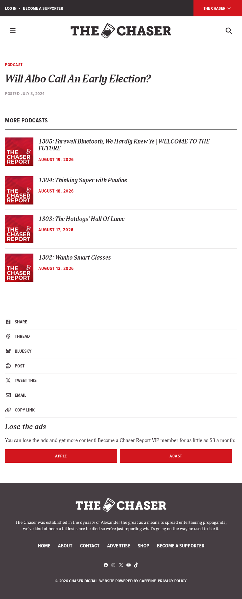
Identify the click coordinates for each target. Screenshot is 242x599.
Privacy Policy (172, 581)
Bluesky (23, 351)
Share (20, 321)
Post (19, 365)
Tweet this (25, 380)
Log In (10, 8)
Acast (176, 456)
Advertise (118, 545)
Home (44, 545)
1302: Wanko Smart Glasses (74, 257)
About (65, 545)
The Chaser (215, 8)
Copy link (24, 409)
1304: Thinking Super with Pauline (82, 180)
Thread (22, 336)
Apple (61, 456)
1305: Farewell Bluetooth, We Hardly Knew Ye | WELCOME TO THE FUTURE (124, 145)
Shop (143, 545)
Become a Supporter (43, 8)
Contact (90, 545)
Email (20, 395)
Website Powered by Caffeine (127, 581)
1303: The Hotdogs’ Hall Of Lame (81, 219)
